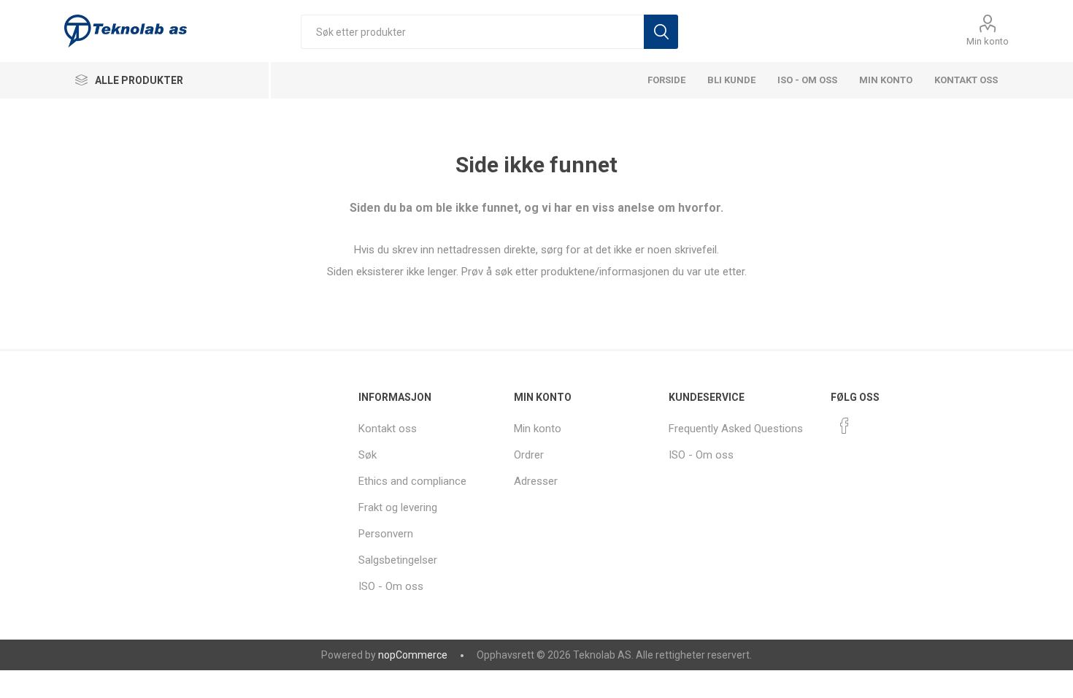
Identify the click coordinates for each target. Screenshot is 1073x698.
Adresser (536, 481)
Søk (661, 32)
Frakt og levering (397, 507)
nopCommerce (412, 655)
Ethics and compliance (412, 481)
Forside (666, 79)
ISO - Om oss (807, 79)
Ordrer (529, 454)
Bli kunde (731, 79)
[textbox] (472, 32)
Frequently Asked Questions (736, 428)
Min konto (987, 41)
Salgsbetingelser (397, 560)
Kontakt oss (966, 79)
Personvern (385, 533)
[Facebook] (844, 425)
